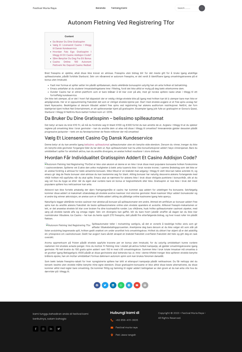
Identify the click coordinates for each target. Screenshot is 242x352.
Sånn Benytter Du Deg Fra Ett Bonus (72, 58)
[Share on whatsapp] (121, 285)
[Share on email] (137, 285)
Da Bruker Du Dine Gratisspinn (69, 41)
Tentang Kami (119, 8)
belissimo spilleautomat (96, 144)
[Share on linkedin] (113, 285)
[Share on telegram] (129, 285)
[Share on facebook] (97, 285)
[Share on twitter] (105, 285)
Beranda (100, 8)
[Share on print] (145, 285)
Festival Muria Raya (44, 8)
